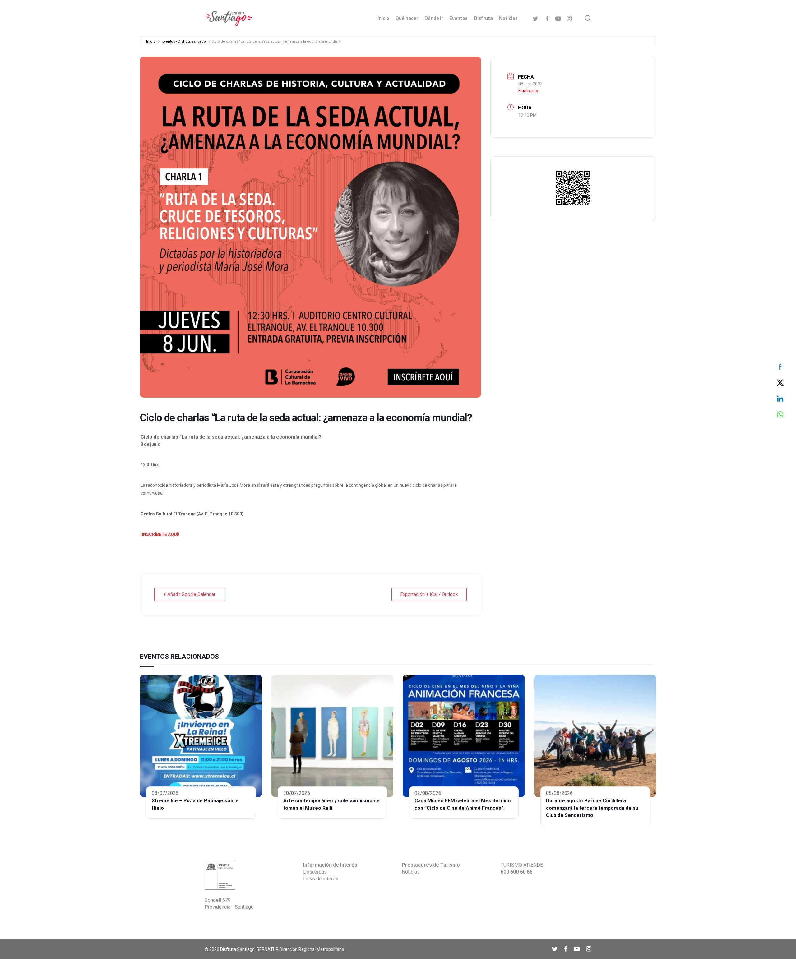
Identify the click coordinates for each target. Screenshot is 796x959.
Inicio (150, 41)
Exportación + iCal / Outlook (429, 594)
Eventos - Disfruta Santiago (184, 41)
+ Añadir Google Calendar (189, 594)
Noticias (411, 872)
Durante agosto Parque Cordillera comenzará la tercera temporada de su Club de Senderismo (592, 808)
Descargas (315, 872)
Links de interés (320, 879)
